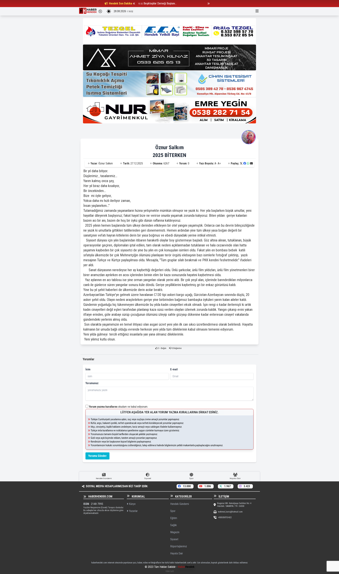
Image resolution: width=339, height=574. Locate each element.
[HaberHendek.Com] (88, 11)
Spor (173, 511)
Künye (132, 504)
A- (216, 163)
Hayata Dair (176, 553)
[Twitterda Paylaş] (241, 163)
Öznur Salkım (169, 147)
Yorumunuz (92, 383)
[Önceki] (134, 3)
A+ (219, 163)
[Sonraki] (208, 3)
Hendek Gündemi (179, 504)
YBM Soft (169, 571)
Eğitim (173, 518)
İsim (87, 369)
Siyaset (174, 539)
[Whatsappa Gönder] (248, 163)
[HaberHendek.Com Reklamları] (169, 31)
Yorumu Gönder (97, 456)
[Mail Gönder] (251, 163)
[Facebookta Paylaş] (244, 163)
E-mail (174, 369)
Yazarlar (133, 511)
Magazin (174, 532)
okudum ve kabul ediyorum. (118, 406)
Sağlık (173, 525)
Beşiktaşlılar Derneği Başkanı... (160, 3)
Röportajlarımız (178, 546)
